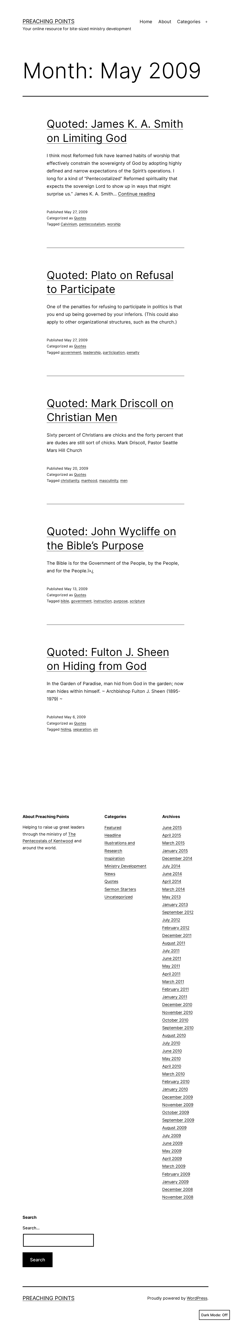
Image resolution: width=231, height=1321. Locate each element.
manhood (89, 480)
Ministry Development (125, 866)
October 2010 (175, 1020)
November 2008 (177, 1197)
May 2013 (171, 897)
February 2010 (175, 1081)
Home (146, 21)
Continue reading (136, 194)
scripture (137, 601)
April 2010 (171, 1066)
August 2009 (174, 1127)
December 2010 (177, 1004)
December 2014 (177, 858)
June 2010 (172, 1051)
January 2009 (175, 1181)
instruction (103, 601)
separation (82, 729)
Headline (112, 835)
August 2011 (173, 943)
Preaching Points (48, 21)
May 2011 (171, 966)
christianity (70, 480)
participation (114, 352)
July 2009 (171, 1135)
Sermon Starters (120, 889)
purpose (121, 601)
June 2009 (172, 1143)
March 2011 (173, 981)
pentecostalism (92, 224)
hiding (66, 729)
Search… (31, 1228)
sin (95, 729)
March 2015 (173, 843)
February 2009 (176, 1174)
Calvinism (69, 224)
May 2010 (171, 1058)
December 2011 (177, 935)
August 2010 (174, 1035)
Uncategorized (118, 897)
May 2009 (171, 1151)
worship (114, 224)
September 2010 (178, 1027)
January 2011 (174, 997)
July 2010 (171, 1043)
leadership (92, 352)
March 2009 (173, 1166)
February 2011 (175, 989)
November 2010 (177, 1012)
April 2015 (171, 835)
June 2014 (172, 873)
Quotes (80, 218)
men (123, 480)
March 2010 (173, 1074)
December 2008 (177, 1189)
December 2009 (177, 1097)
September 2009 (178, 1120)
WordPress (197, 1298)
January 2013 (175, 904)
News (109, 873)
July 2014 (171, 866)
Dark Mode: (211, 1315)
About (164, 21)
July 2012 (171, 920)
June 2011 (171, 958)
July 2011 (171, 950)
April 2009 (172, 1158)
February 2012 (175, 927)
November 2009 (177, 1104)
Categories (188, 21)
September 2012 (178, 912)
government (71, 352)
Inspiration (114, 858)
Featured (112, 827)
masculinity (108, 480)
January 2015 (175, 850)
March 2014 (173, 889)
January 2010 (175, 1089)
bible (65, 601)
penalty (133, 352)
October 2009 (175, 1112)
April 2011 (171, 974)
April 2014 (171, 881)
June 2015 (172, 827)
